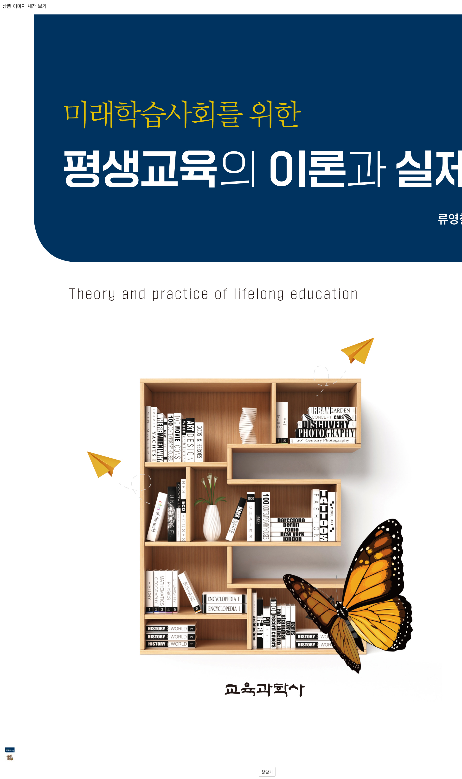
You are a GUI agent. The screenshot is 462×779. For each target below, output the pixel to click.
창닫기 (267, 772)
